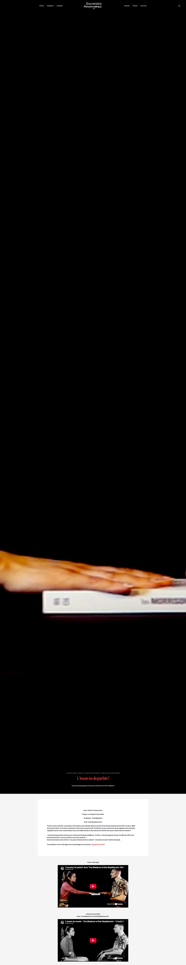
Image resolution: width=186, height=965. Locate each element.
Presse (135, 6)
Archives (60, 6)
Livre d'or (144, 6)
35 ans (41, 6)
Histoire (127, 6)
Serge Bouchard (97, 844)
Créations (50, 6)
